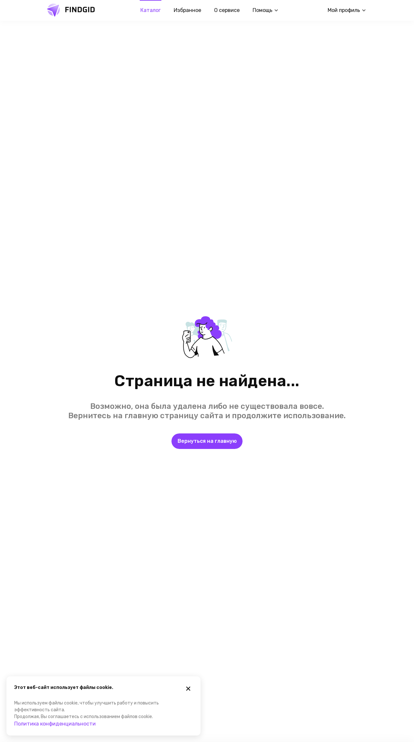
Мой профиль (344, 10)
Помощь (262, 10)
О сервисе (227, 10)
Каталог (150, 10)
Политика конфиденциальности (55, 724)
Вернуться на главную (207, 441)
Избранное (187, 10)
